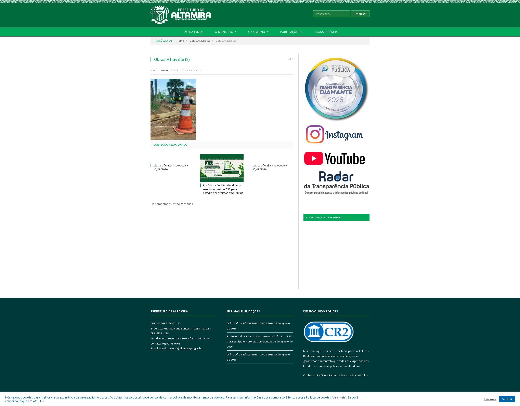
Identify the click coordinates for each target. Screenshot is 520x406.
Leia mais (339, 397)
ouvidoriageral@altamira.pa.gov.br (180, 348)
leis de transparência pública (321, 366)
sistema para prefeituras (353, 351)
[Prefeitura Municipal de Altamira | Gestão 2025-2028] (181, 14)
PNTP (320, 375)
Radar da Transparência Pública (348, 375)
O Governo (256, 32)
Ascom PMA (162, 70)
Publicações (289, 32)
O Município (224, 32)
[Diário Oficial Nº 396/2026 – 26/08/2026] (172, 158)
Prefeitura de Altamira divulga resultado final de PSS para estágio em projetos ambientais (223, 189)
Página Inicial (193, 32)
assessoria (331, 356)
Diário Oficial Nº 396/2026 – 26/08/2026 (250, 323)
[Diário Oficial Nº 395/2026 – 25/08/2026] (271, 158)
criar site (328, 351)
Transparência (326, 32)
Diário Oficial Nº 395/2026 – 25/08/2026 (250, 354)
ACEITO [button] (507, 399)
